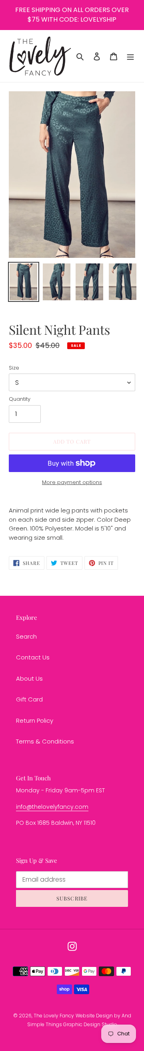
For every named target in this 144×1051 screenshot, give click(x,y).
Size (14, 368)
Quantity (19, 399)
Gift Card (29, 699)
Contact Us (33, 657)
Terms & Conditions (45, 741)
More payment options (72, 482)
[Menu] (130, 56)
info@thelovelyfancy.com (52, 807)
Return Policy (34, 720)
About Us (29, 678)
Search (26, 636)
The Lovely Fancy (54, 1015)
